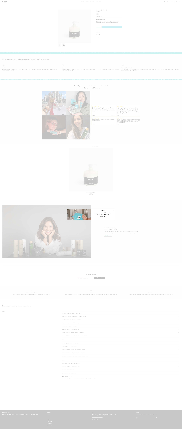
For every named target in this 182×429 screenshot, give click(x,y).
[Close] (113, 210)
